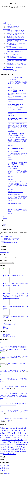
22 (8, 468)
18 (3, 468)
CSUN (14, 428)
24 (2, 470)
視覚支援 (23, 451)
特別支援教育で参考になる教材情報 (15, 33)
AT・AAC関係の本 (7, 46)
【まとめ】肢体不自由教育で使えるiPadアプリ (16, 61)
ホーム (4, 22)
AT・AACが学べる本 (12, 34)
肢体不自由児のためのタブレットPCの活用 (16, 49)
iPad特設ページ (7, 53)
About (4, 23)
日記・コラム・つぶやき (12, 447)
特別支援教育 (16, 449)
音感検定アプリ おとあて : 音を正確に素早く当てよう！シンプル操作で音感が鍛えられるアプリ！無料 (13, 380)
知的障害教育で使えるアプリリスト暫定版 (16, 65)
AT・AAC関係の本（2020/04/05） (15, 47)
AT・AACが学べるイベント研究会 (15, 36)
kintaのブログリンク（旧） (9, 324)
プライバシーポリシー (12, 27)
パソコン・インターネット (12, 440)
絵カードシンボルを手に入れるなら (15, 30)
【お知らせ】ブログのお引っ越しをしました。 (14, 275)
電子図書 (6, 454)
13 (6, 467)
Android (2, 428)
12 (4, 467)
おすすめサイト (13, 430)
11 (3, 467)
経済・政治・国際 (5, 451)
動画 (26, 442)
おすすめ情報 (6, 29)
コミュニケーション (19, 438)
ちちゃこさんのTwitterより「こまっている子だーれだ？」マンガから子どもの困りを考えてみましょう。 (14, 412)
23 (0, 470)
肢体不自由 (11, 451)
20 (6, 468)
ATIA (11, 428)
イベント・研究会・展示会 (12, 435)
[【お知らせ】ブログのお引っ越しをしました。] (6, 274)
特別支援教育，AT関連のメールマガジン (17, 40)
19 (4, 468)
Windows (3, 430)
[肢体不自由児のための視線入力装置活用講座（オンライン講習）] (6, 315)
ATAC (7, 428)
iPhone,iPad (21, 428)
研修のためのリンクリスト (13, 41)
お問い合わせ (10, 24)
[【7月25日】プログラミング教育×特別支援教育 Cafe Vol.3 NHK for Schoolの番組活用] (6, 282)
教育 (1, 447)
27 (6, 470)
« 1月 (1, 471)
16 (0, 468)
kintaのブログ (13, 3)
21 (7, 468)
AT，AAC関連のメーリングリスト (15, 39)
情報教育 (3, 445)
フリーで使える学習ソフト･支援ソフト (16, 31)
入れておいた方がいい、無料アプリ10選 (17, 59)
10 (2, 467)
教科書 (25, 444)
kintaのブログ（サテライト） (10, 323)
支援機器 (19, 445)
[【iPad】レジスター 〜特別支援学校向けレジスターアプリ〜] (6, 305)
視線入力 (18, 451)
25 (3, 470)
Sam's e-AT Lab (6, 334)
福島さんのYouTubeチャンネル (10, 336)
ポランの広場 (6, 335)
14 (7, 467)
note (4, 326)
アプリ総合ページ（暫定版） (10, 70)
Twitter (4, 327)
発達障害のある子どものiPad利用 (15, 63)
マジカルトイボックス (8, 328)
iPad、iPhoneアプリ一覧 (12, 54)
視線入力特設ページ (8, 69)
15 (8, 467)
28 (7, 470)
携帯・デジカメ (11, 444)
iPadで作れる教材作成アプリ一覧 (15, 57)
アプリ (25, 433)
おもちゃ (22, 430)
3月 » (4, 471)
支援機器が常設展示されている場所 (15, 37)
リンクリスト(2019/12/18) (13, 26)
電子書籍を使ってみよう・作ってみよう (17, 67)
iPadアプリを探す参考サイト (14, 56)
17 (2, 468)
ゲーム (12, 437)
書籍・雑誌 (7, 449)
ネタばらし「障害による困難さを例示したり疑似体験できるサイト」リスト (17, 44)
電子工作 (13, 454)
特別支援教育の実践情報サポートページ (17, 51)
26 (4, 470)
